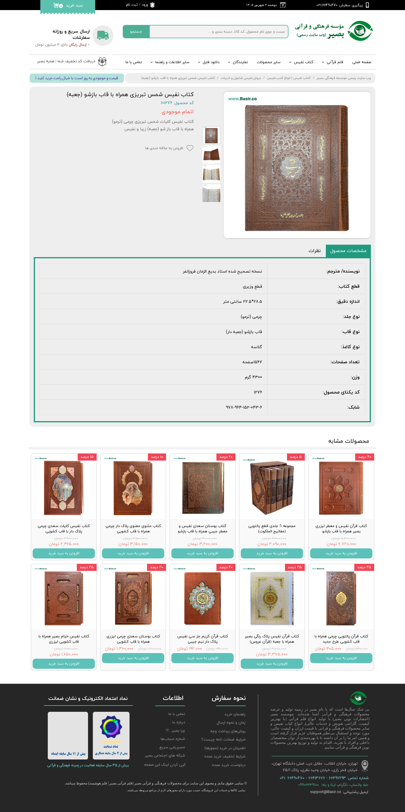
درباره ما (178, 722)
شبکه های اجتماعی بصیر (165, 755)
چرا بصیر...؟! (175, 730)
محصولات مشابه (348, 441)
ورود (145, 4)
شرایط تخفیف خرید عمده (224, 756)
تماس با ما (133, 62)
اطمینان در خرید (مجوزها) (225, 748)
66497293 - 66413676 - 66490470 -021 (313, 778)
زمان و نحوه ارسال (231, 722)
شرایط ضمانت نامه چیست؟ (223, 739)
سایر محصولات (268, 62)
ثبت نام (132, 4)
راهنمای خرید (234, 714)
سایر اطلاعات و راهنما (172, 62)
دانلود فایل (211, 62)
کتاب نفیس (303, 62)
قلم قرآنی (335, 62)
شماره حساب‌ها (173, 739)
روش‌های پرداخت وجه (227, 731)
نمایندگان (240, 62)
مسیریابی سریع (172, 747)
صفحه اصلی (361, 62)
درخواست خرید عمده (228, 765)
